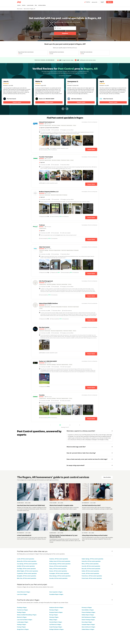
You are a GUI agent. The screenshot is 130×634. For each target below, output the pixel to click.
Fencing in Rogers (21, 627)
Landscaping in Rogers (22, 622)
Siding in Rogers (53, 619)
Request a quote (17, 102)
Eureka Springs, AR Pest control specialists (59, 563)
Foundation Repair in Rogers (56, 594)
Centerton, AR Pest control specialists (58, 559)
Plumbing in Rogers (22, 607)
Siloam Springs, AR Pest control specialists (59, 576)
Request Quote (91, 149)
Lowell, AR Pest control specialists (25, 559)
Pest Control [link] (19, 8)
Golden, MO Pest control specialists (90, 571)
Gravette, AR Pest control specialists (58, 578)
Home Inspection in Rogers (55, 592)
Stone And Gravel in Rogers (88, 627)
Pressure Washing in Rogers (88, 612)
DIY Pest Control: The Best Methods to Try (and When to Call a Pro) (63, 536)
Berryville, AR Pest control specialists (91, 568)
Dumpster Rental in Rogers (56, 612)
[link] (4, 98)
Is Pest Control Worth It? (24, 535)
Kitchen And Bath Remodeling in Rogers (26, 614)
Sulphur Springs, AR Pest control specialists (92, 559)
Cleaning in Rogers (53, 617)
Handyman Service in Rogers (56, 607)
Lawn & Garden (30, 5)
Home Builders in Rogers (88, 610)
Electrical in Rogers (22, 617)
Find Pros (65, 33)
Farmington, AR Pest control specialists (59, 573)
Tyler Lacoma (53, 502)
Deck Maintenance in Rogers (89, 617)
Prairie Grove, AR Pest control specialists (92, 576)
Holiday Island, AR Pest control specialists (59, 561)
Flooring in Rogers (53, 610)
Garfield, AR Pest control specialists (26, 566)
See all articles (107, 477)
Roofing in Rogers (21, 612)
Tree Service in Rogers (22, 610)
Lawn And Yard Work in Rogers (24, 619)
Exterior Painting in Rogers (88, 619)
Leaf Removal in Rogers (55, 624)
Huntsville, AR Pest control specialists (91, 561)
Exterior (24, 5)
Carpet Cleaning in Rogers (55, 627)
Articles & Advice (42, 5)
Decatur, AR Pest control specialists (58, 571)
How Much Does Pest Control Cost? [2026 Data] (31, 505)
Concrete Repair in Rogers (55, 622)
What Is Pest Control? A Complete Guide (61, 505)
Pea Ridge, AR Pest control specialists (26, 568)
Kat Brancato (85, 502)
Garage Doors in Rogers (23, 629)
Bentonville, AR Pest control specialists (26, 561)
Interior (19, 5)
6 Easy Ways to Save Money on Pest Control (94, 535)
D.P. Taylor (84, 532)
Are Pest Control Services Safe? (91, 505)
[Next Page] (79, 425)
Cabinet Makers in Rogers (88, 629)
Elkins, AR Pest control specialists (90, 563)
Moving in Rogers (53, 614)
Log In (102, 2)
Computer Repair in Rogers (88, 624)
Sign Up (110, 2)
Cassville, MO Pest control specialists (91, 566)
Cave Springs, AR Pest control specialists (27, 563)
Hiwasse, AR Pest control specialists (58, 566)
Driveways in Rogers (87, 607)
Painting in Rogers (21, 624)
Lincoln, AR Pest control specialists (90, 573)
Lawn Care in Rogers (22, 594)
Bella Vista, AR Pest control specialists (26, 578)
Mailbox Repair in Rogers (88, 614)
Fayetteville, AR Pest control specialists (27, 573)
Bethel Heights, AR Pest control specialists (27, 571)
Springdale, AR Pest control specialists (26, 576)
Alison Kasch (20, 502)
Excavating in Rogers (87, 622)
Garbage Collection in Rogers (56, 629)
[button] (44, 140)
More (36, 5)
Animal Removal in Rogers (23, 592)
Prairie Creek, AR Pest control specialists (92, 578)
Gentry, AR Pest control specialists (57, 568)
